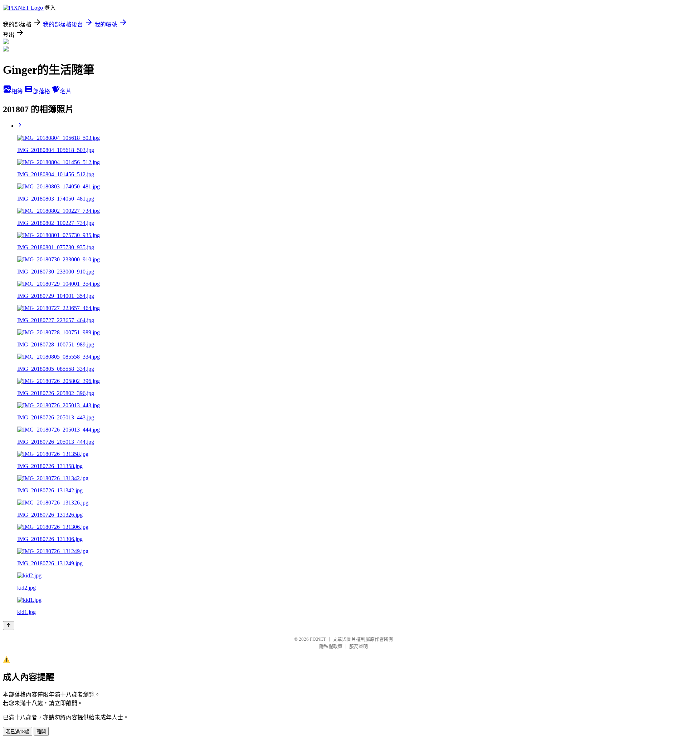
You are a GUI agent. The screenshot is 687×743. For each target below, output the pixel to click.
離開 (41, 731)
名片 (66, 91)
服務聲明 (358, 646)
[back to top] (8, 625)
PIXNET (318, 639)
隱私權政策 (330, 646)
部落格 (42, 91)
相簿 (17, 91)
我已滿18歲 (17, 731)
